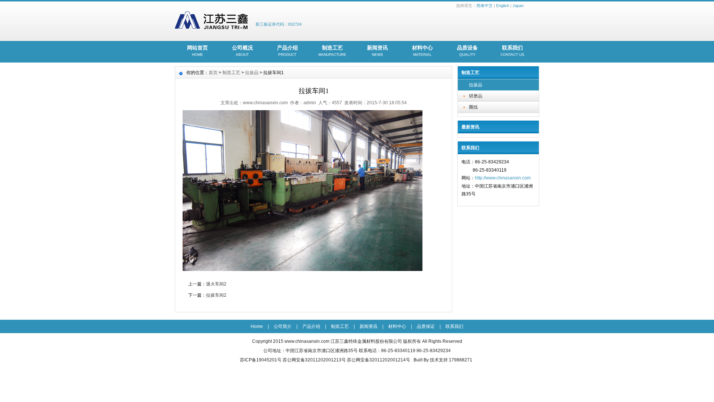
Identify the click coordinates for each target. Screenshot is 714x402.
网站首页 (197, 51)
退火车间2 (216, 284)
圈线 (473, 107)
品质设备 (467, 51)
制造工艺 (332, 51)
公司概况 (242, 51)
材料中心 (422, 51)
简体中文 (484, 5)
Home (257, 326)
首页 (213, 72)
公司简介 (283, 326)
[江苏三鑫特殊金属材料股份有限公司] (211, 27)
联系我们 (512, 51)
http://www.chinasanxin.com (503, 178)
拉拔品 (475, 84)
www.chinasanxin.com (306, 341)
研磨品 (475, 96)
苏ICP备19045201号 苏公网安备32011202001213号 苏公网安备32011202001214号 (325, 360)
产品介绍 (287, 51)
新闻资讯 (377, 51)
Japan (518, 5)
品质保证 (426, 326)
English (502, 5)
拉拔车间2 (216, 295)
